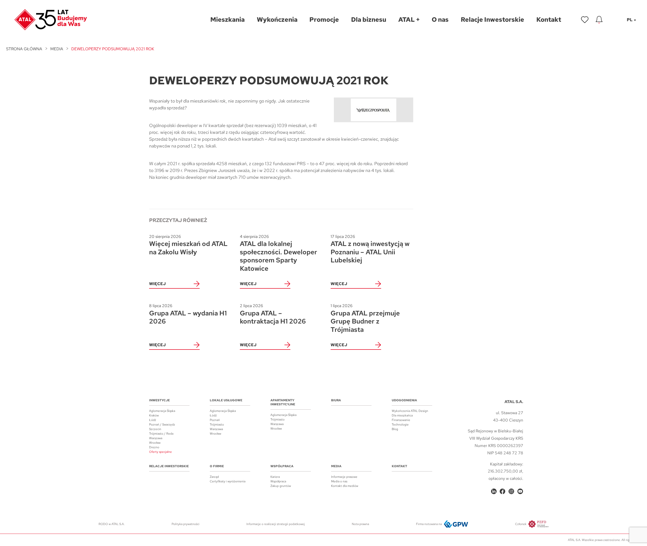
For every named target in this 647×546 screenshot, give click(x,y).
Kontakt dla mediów (344, 486)
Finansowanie (401, 420)
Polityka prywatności (185, 524)
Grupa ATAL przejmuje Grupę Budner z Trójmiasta (365, 318)
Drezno (154, 447)
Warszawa (155, 438)
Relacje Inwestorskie (169, 466)
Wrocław (154, 443)
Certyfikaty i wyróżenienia (227, 481)
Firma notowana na (429, 524)
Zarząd (214, 477)
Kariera (275, 477)
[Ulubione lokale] (585, 19)
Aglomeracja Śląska (162, 411)
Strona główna (24, 49)
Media (56, 49)
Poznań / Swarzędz (162, 425)
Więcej (157, 283)
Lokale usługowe (226, 400)
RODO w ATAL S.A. (112, 524)
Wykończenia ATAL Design (410, 411)
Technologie (400, 425)
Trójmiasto (217, 425)
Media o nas (339, 481)
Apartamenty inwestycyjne (282, 402)
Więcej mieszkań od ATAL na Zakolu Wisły (188, 245)
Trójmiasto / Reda (161, 434)
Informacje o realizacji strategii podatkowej (275, 524)
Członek (520, 524)
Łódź (152, 420)
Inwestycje (159, 400)
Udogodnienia (404, 400)
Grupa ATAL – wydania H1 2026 (188, 314)
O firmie (217, 466)
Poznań (215, 420)
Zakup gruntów (280, 486)
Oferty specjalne (160, 452)
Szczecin (155, 429)
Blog (395, 429)
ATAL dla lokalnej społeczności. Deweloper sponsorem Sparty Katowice (278, 253)
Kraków (154, 415)
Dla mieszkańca (402, 415)
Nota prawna (360, 524)
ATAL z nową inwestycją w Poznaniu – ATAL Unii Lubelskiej (370, 249)
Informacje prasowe (344, 477)
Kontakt (399, 466)
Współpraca (281, 466)
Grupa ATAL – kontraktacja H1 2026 (273, 314)
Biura (336, 400)
